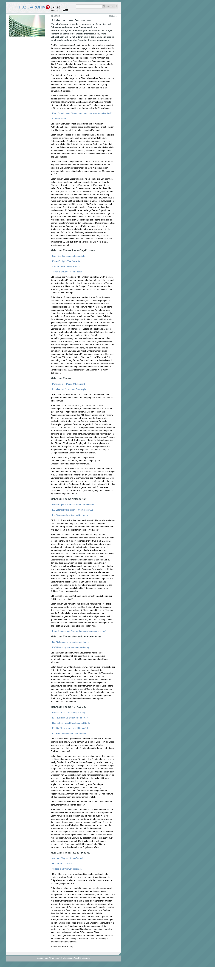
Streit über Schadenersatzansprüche (68, 256)
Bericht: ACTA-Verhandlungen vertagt (69, 712)
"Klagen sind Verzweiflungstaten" (67, 869)
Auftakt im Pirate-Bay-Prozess (66, 266)
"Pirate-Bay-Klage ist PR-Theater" (67, 272)
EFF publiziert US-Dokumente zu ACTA (70, 718)
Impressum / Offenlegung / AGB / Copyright (70, 958)
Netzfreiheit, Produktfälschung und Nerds (71, 723)
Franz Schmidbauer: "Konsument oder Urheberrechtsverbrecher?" (82, 113)
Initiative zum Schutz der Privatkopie (69, 389)
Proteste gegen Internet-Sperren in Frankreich (73, 504)
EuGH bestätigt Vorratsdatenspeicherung (70, 647)
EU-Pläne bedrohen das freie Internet (69, 733)
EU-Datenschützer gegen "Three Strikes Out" (72, 510)
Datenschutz (42, 958)
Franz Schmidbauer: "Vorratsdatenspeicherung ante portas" (79, 631)
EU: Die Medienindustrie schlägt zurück (70, 728)
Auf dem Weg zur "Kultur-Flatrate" (67, 858)
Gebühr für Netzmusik (62, 863)
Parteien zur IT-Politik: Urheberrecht (68, 384)
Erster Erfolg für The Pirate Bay (66, 261)
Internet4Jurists (59, 118)
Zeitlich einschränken (103, 6)
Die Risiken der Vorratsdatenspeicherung (70, 642)
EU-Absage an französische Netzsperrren (71, 515)
